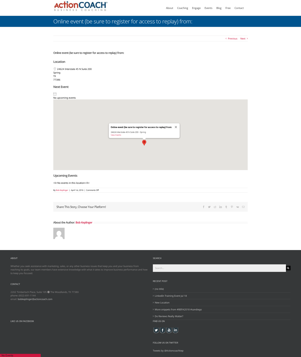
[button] (144, 143)
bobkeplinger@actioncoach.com (35, 299)
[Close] (176, 127)
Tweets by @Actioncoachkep (168, 350)
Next (242, 38)
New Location (162, 302)
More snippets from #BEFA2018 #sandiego (178, 309)
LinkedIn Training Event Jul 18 (171, 295)
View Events (116, 135)
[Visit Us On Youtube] (169, 328)
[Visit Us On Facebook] (162, 328)
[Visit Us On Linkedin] (175, 328)
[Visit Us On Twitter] (156, 328)
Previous (232, 38)
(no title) (159, 288)
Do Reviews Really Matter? (169, 316)
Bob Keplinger (62, 190)
